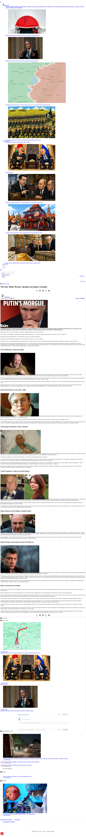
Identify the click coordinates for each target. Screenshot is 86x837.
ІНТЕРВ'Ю (19, 142)
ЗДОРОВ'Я (11, 7)
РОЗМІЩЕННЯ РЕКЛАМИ (9, 821)
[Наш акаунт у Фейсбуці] (39, 828)
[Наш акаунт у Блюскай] (36, 828)
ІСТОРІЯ (24, 142)
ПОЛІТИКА (16, 6)
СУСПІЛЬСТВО (36, 6)
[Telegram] (43, 290)
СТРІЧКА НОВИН (10, 6)
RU (84, 281)
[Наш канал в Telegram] (42, 828)
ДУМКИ (7, 142)
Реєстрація (82, 276)
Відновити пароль (6, 274)
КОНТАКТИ (17, 819)
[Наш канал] (50, 828)
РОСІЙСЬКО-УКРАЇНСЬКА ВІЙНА (63, 6)
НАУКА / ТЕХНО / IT (76, 6)
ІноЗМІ (7, 283)
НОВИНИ (5, 5)
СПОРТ (7, 7)
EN (83, 281)
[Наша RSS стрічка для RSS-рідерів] (53, 828)
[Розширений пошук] (4, 267)
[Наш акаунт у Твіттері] (33, 828)
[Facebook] (46, 290)
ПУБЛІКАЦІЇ (6, 141)
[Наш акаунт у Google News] (45, 828)
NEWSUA (7, 297)
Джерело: (80, 298)
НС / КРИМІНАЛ (48, 6)
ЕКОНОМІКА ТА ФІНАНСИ (26, 6)
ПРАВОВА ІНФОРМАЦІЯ (6, 819)
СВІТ (53, 6)
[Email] (49, 290)
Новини (3, 283)
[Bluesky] (40, 290)
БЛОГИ (15, 142)
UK (81, 281)
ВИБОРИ (42, 6)
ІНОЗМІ (28, 142)
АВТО (82, 6)
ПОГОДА (16, 7)
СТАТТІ (11, 142)
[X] (37, 290)
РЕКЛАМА (5, 264)
